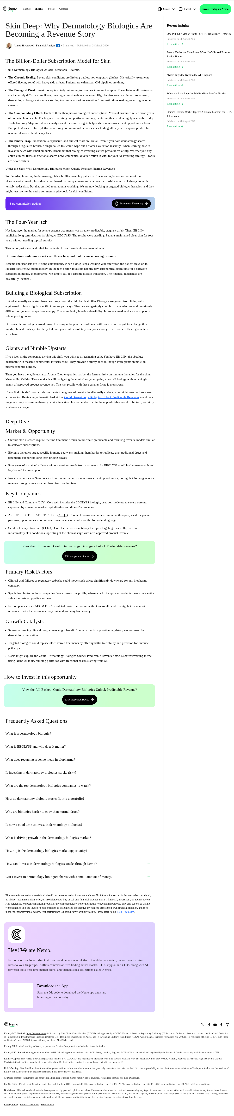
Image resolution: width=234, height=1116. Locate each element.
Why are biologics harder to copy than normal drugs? (42, 811)
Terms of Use (47, 1104)
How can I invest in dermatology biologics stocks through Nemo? (51, 863)
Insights (39, 9)
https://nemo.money (36, 1033)
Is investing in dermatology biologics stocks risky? (41, 772)
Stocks (51, 9)
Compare (63, 9)
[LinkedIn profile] (58, 45)
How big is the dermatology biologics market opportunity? (46, 850)
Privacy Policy (11, 1104)
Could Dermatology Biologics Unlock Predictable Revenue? (101, 397)
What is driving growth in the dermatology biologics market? (48, 837)
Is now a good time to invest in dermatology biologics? (43, 824)
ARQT (62, 515)
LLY (41, 502)
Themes (26, 9)
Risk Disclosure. (132, 1078)
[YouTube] (215, 1024)
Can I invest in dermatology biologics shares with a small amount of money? (59, 877)
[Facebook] (221, 1024)
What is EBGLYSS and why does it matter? (35, 746)
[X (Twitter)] (202, 1024)
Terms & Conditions (29, 1104)
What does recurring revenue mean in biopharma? (40, 759)
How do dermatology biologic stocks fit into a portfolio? (44, 798)
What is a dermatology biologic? (28, 733)
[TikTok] (209, 1024)
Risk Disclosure (125, 911)
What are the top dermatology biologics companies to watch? (48, 785)
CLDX (47, 528)
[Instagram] (227, 1024)
